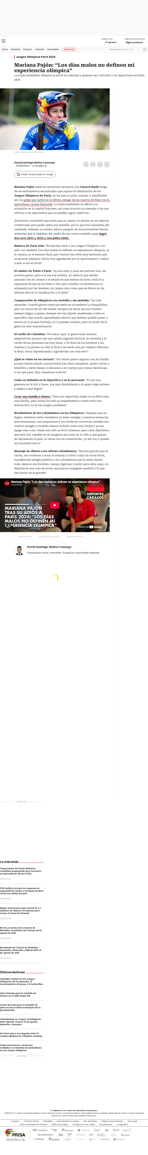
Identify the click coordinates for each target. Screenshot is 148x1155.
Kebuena (125, 1134)
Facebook (86, 164)
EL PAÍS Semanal (101, 1134)
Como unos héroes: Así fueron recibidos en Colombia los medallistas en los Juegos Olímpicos (20, 1047)
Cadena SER (96, 1130)
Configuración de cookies (83, 1124)
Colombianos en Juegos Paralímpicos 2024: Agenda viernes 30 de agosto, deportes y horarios (20, 1022)
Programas (53, 49)
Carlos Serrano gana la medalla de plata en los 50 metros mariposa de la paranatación (20, 1007)
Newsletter (138, 49)
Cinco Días (80, 1134)
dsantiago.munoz (60, 162)
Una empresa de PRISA (15, 1133)
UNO (59, 1134)
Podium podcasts (67, 1139)
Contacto (15, 1121)
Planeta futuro (113, 1134)
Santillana (66, 1130)
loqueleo (104, 1139)
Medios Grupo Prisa (15, 1139)
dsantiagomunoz (57, 162)
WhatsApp (107, 164)
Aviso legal (132, 1121)
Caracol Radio (74, 41)
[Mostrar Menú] (3, 41)
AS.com (106, 1130)
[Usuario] (145, 49)
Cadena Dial (90, 1134)
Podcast (27, 49)
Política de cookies (60, 1124)
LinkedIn (100, 164)
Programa (111, 42)
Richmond (39, 1139)
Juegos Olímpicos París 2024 (36, 57)
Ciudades (39, 49)
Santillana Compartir (82, 1130)
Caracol (126, 1130)
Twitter (93, 164)
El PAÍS (39, 1130)
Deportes (15, 49)
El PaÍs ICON (79, 1139)
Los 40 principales (52, 1130)
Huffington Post (44, 1134)
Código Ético (122, 1124)
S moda (92, 1139)
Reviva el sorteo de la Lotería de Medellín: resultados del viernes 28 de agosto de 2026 (21, 930)
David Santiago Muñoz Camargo (34, 162)
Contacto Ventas (31, 1121)
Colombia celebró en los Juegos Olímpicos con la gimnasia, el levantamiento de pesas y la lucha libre (21, 981)
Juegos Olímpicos (74, 536)
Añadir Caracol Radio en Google (37, 174)
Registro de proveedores (112, 1121)
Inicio (5, 49)
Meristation (119, 1139)
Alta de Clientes (90, 1121)
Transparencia (105, 1124)
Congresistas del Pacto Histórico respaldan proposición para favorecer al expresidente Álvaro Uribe (20, 871)
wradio (68, 1134)
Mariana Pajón (25, 536)
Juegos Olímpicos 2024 (49, 536)
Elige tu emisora (134, 42)
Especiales (69, 49)
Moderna (53, 1139)
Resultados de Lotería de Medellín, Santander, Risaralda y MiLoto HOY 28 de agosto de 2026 (20, 950)
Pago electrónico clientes (68, 1121)
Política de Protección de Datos (33, 1124)
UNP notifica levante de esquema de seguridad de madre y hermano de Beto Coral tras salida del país (21, 891)
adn (115, 1130)
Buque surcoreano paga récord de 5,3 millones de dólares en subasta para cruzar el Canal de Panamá (20, 910)
